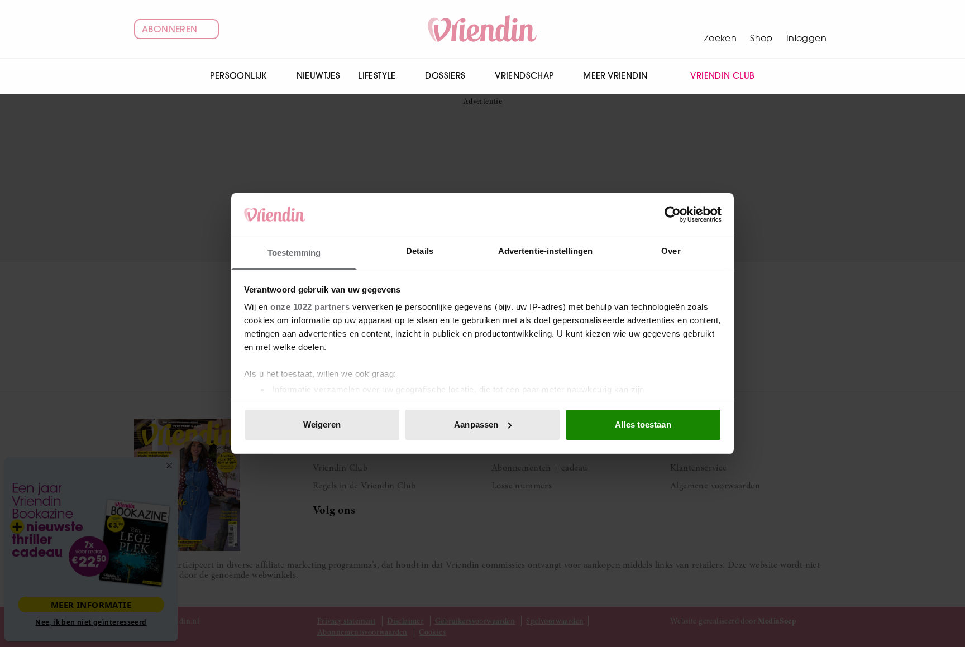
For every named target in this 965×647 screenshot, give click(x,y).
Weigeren (322, 424)
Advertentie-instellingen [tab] (545, 251)
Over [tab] (670, 251)
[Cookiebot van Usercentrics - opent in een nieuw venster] (673, 214)
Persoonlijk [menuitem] (238, 75)
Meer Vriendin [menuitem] (615, 75)
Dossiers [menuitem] (445, 75)
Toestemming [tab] (294, 252)
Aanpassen (476, 424)
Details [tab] (419, 251)
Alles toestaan (643, 424)
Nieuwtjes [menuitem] (319, 75)
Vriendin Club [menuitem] (722, 75)
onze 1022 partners (310, 306)
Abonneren (170, 29)
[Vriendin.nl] (482, 29)
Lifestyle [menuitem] (377, 75)
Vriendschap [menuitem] (524, 75)
